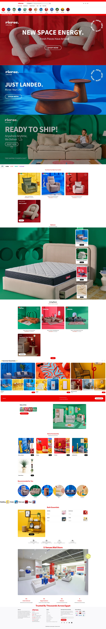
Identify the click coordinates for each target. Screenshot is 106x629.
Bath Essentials (53, 507)
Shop (33, 392)
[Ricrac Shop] (7, 501)
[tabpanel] (81, 237)
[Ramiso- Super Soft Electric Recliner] (77, 184)
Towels (37, 391)
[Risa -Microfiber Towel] (41, 384)
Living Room (53, 302)
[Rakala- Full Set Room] (35, 409)
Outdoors (2, 391)
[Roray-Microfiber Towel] (64, 384)
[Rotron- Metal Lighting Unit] (99, 384)
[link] (32, 440)
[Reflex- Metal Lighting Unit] (76, 384)
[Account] (83, 3)
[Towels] (53, 371)
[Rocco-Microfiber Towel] (53, 384)
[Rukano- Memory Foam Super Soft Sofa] (29, 318)
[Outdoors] (18, 371)
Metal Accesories (74, 391)
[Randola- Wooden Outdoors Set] (6, 384)
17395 (35, 614)
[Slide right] (104, 361)
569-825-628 (36, 620)
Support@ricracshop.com (35, 621)
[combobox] (38, 3)
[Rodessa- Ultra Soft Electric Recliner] (53, 184)
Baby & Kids (23, 405)
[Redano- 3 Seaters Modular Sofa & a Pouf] (77, 318)
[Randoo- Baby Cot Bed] (22, 409)
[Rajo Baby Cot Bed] (30, 409)
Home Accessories (53, 434)
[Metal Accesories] (88, 371)
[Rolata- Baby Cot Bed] (26, 409)
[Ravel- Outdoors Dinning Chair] (29, 384)
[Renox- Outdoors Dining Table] (18, 384)
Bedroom (53, 225)
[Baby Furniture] (69, 416)
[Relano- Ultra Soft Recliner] (29, 184)
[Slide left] (102, 361)
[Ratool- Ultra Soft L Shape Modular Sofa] (53, 318)
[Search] (49, 3)
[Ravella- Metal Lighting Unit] (88, 384)
